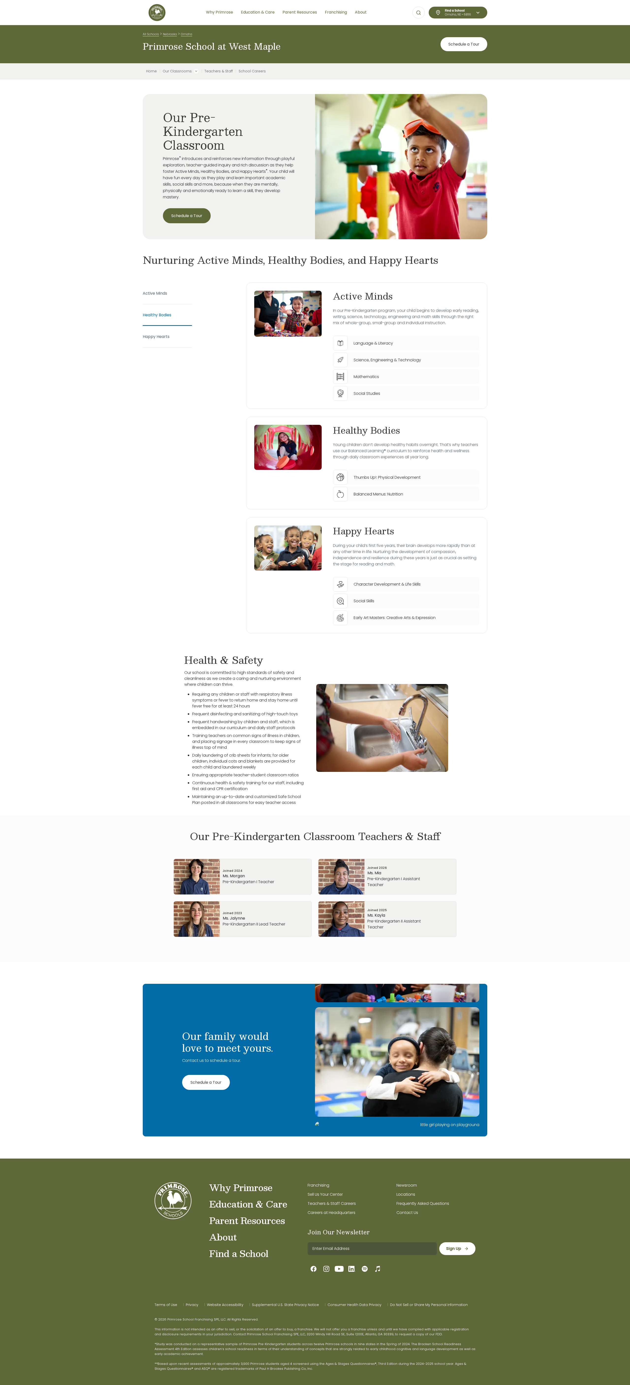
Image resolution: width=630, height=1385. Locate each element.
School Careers (252, 71)
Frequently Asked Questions (422, 1203)
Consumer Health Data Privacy (354, 1304)
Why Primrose (240, 1187)
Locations (405, 1194)
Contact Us (407, 1212)
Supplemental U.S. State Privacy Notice (285, 1304)
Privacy (192, 1304)
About (222, 1236)
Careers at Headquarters (331, 1212)
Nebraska (170, 34)
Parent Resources (247, 1220)
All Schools (151, 34)
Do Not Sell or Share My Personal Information (429, 1304)
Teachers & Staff (219, 71)
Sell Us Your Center (325, 1194)
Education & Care (248, 1203)
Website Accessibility (225, 1304)
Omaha (186, 34)
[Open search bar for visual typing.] (419, 13)
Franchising (318, 1185)
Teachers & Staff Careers (332, 1203)
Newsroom (406, 1185)
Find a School (238, 1253)
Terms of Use (166, 1304)
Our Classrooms (177, 71)
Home (151, 71)
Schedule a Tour (463, 44)
